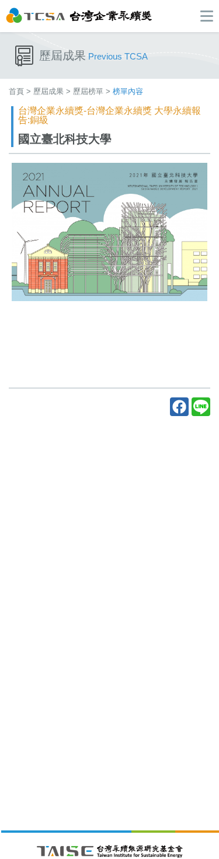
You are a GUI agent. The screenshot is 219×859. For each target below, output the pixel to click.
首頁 (16, 91)
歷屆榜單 (88, 91)
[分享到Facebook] (179, 406)
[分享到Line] (201, 406)
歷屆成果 (48, 91)
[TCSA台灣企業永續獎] (79, 15)
